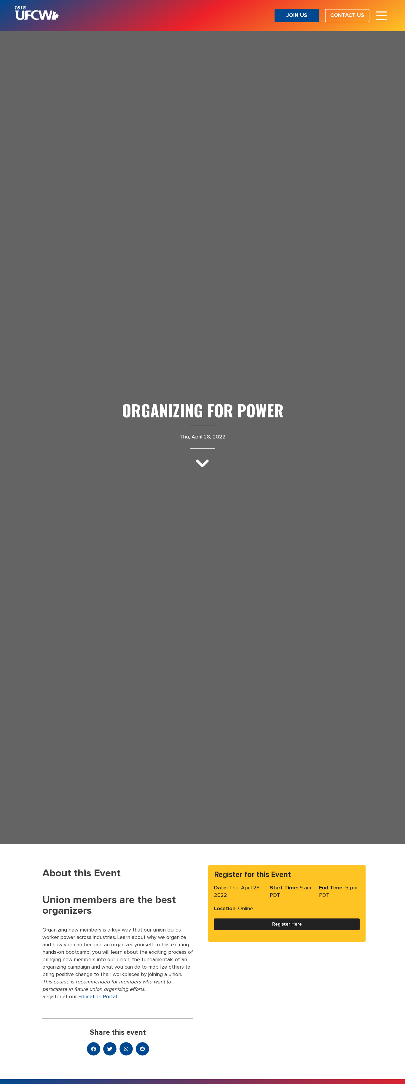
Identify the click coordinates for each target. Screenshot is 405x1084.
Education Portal (97, 996)
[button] (93, 1049)
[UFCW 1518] (37, 18)
